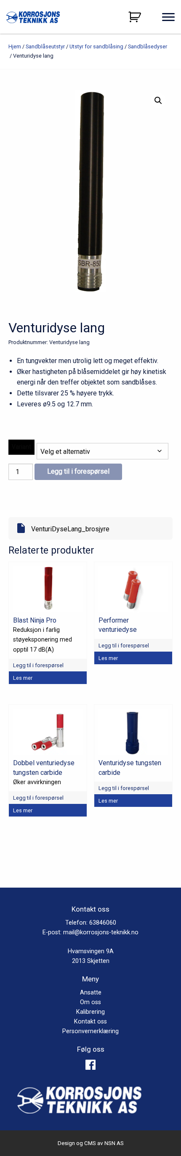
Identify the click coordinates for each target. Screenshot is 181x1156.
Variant (21, 446)
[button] (158, 100)
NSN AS (114, 1143)
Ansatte (90, 992)
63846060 (102, 922)
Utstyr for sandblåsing (96, 46)
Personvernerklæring (90, 1031)
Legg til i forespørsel (78, 471)
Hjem (14, 46)
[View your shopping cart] (135, 17)
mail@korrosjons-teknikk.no (100, 932)
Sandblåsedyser (147, 46)
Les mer (22, 678)
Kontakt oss (90, 1021)
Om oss (90, 1002)
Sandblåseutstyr (45, 46)
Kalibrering (90, 1011)
